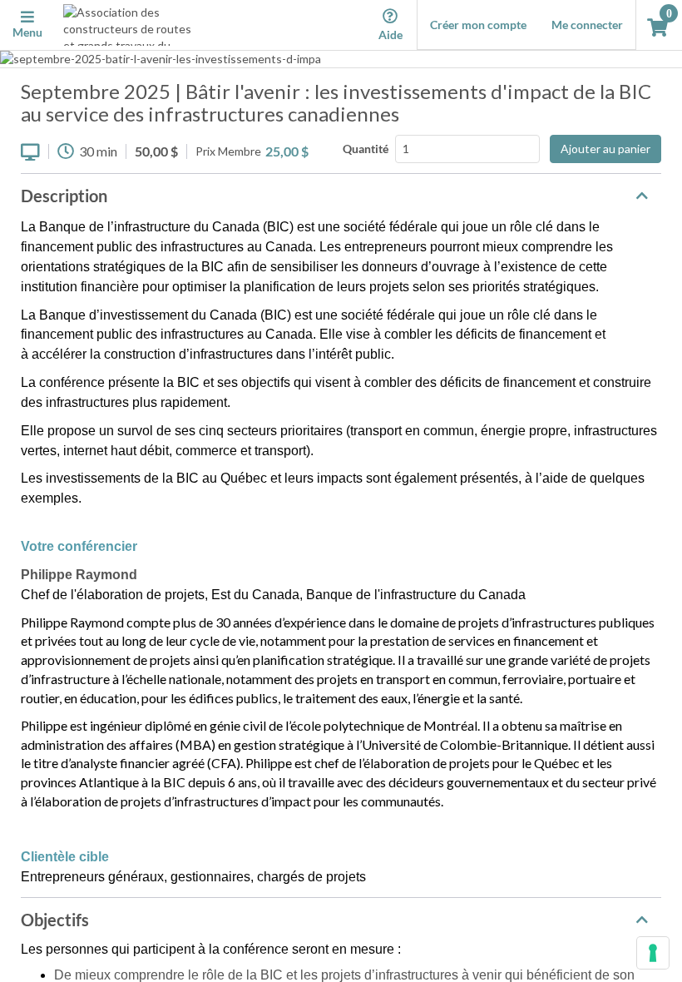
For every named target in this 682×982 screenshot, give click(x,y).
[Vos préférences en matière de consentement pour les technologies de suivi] (653, 953)
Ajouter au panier (605, 148)
